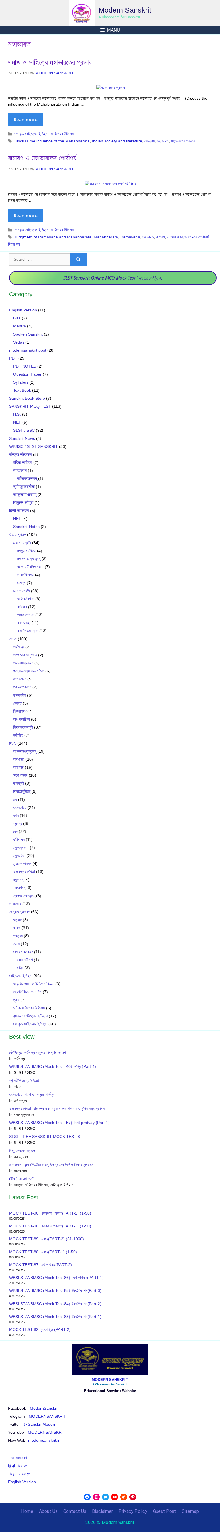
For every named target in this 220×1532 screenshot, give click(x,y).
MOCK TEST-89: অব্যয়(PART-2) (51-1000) (46, 1239)
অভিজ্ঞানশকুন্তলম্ (24, 751)
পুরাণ (16, 1000)
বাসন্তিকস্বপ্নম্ (27, 631)
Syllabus (20, 382)
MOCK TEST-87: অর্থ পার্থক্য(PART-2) (40, 1264)
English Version (23, 310)
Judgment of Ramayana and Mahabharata (52, 237)
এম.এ (13, 639)
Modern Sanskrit (125, 10)
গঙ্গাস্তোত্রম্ (25, 615)
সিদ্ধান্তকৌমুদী (23, 727)
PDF (13, 358)
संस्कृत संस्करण (20, 454)
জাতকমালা (19, 679)
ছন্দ (15, 799)
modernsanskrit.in (44, 1440)
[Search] (78, 259)
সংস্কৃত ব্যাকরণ (19, 911)
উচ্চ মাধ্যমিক (17, 534)
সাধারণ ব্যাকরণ (23, 952)
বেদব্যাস (149, 141)
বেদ (15, 831)
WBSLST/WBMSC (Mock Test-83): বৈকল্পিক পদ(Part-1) (55, 1316)
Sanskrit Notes (26, 526)
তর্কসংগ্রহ (19, 807)
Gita (17, 318)
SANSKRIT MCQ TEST (30, 406)
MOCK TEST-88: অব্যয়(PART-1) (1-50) (43, 1251)
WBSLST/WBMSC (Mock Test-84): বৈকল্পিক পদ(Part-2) (55, 1303)
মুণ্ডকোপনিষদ (22, 863)
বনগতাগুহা (23, 623)
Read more (26, 120)
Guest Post (164, 1511)
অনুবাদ (17, 919)
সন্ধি (20, 968)
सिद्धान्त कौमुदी (23, 502)
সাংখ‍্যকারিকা (21, 719)
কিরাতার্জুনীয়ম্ (21, 791)
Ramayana (130, 237)
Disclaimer (102, 1511)
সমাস (16, 943)
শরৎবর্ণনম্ (19, 887)
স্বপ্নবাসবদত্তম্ (24, 895)
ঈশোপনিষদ (20, 775)
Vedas (18, 342)
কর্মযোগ (22, 607)
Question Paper (27, 374)
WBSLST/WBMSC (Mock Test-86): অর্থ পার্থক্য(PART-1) (56, 1277)
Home (27, 1511)
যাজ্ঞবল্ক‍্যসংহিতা (24, 871)
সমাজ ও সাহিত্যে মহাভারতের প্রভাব (50, 62)
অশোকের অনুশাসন (25, 655)
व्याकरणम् (20, 470)
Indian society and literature (117, 141)
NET (17, 422)
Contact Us (74, 1511)
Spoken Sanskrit (28, 334)
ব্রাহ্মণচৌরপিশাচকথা (30, 566)
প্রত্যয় (18, 935)
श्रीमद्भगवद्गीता (24, 486)
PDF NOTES (24, 366)
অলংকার (18, 767)
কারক (16, 927)
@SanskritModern (40, 1424)
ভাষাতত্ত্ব (15, 903)
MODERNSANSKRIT (47, 1416)
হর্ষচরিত (18, 735)
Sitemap (190, 1511)
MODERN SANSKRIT (110, 1380)
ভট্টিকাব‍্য (19, 839)
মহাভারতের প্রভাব (183, 141)
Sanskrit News (22, 438)
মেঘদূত (21, 582)
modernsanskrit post (27, 350)
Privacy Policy (133, 1511)
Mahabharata (106, 237)
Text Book (22, 390)
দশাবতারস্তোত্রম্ (28, 558)
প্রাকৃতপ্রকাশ (22, 687)
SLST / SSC (24, 430)
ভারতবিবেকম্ (25, 574)
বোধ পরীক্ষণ (25, 960)
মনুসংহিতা (19, 855)
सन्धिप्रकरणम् (27, 478)
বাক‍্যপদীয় (19, 695)
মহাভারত (163, 141)
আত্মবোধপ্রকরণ (23, 663)
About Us (48, 1511)
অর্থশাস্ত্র (18, 647)
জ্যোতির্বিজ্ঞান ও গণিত (27, 992)
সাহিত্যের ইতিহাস (62, 134)
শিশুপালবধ (19, 711)
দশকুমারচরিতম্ (26, 550)
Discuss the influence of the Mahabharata (52, 141)
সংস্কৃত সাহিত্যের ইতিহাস (31, 134)
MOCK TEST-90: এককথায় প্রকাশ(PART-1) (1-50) (50, 1213)
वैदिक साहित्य (22, 462)
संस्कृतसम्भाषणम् (24, 494)
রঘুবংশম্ (18, 879)
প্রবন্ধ (17, 823)
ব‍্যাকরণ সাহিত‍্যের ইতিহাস (30, 1016)
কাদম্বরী (18, 783)
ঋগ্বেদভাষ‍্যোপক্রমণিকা (28, 671)
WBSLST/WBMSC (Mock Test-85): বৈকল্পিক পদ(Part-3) (55, 1290)
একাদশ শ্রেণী (22, 542)
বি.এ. (12, 743)
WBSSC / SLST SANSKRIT (33, 446)
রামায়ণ (160, 237)
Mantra (19, 326)
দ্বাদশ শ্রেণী (21, 591)
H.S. (17, 414)
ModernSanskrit (44, 1408)
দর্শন (16, 815)
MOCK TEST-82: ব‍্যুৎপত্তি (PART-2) (40, 1329)
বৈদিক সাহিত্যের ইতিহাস (29, 1008)
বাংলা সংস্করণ (17, 1458)
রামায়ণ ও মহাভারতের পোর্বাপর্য (42, 158)
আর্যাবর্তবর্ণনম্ (25, 599)
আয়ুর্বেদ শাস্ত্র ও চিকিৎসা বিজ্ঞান (33, 984)
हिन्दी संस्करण (19, 510)
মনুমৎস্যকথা (21, 847)
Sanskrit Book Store (27, 398)
